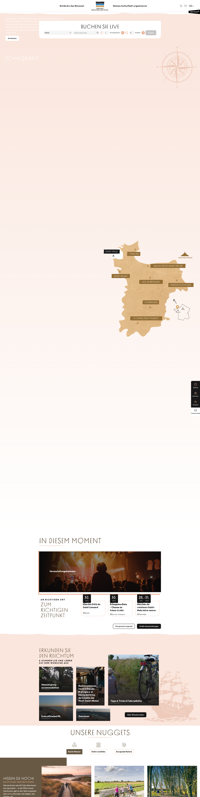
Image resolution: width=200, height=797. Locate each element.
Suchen (151, 33)
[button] (181, 6)
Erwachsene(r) (115, 33)
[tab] (74, 748)
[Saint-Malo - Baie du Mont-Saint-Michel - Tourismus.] (100, 6)
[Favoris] (186, 6)
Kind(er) (138, 33)
